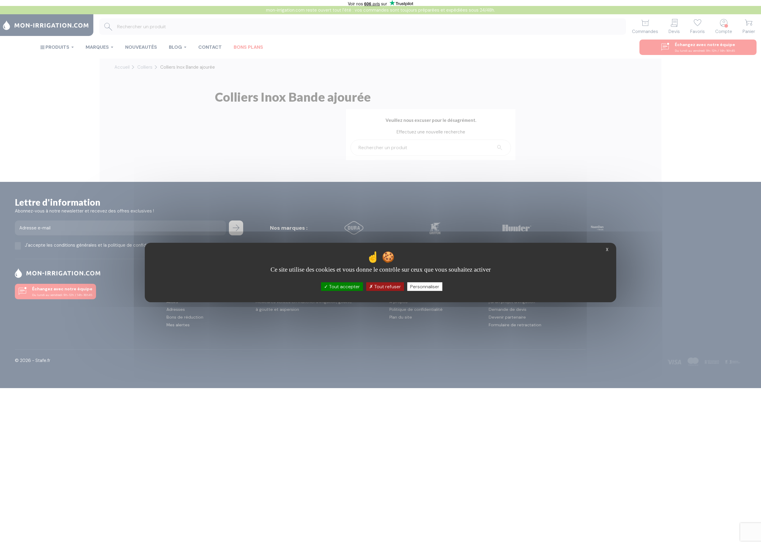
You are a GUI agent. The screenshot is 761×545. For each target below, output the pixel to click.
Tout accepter (344, 286)
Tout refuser (387, 286)
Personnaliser (424, 286)
